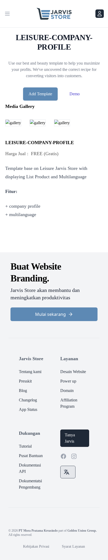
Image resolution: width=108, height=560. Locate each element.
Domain (67, 390)
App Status (28, 409)
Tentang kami (30, 371)
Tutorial (25, 446)
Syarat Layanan (73, 546)
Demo (74, 94)
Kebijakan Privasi (36, 546)
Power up (68, 381)
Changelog (28, 400)
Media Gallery (20, 106)
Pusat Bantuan (31, 455)
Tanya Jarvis (70, 438)
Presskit (25, 381)
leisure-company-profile (39, 142)
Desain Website (73, 371)
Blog (23, 390)
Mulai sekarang (50, 314)
